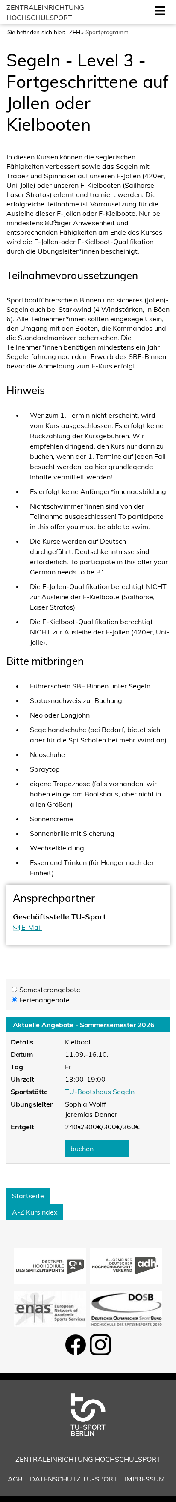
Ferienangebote (44, 1000)
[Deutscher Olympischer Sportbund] (126, 1308)
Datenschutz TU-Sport (73, 1478)
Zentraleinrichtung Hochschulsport (88, 1459)
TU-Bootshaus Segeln (100, 1091)
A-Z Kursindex (35, 1212)
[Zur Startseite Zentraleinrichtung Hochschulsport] (88, 1413)
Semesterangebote (49, 989)
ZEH (74, 32)
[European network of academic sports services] (50, 1308)
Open (158, 10)
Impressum (145, 1478)
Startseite (28, 1195)
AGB (15, 1478)
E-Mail (31, 927)
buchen (82, 1148)
